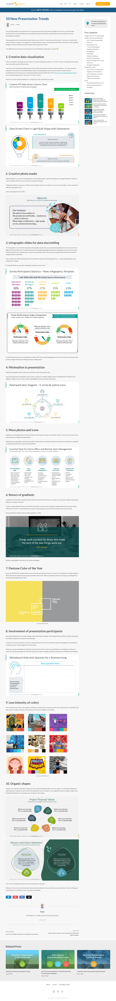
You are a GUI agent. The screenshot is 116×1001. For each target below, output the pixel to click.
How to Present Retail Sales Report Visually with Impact (100, 116)
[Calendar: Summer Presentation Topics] (22, 959)
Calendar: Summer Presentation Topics (18, 971)
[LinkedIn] (65, 4)
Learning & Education (93, 49)
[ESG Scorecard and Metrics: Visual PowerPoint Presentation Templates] (58, 959)
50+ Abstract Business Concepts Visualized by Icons (98, 23)
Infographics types (90, 67)
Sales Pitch (90, 62)
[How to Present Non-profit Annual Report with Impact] (88, 122)
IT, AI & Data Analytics (93, 47)
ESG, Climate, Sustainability (95, 40)
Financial (89, 42)
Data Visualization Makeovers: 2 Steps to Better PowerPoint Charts (100, 100)
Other (17, 24)
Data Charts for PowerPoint (95, 69)
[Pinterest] (70, 4)
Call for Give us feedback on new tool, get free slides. (57, 10)
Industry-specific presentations (94, 38)
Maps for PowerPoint (93, 76)
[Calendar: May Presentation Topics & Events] (93, 959)
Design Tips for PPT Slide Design (94, 36)
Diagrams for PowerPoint (94, 71)
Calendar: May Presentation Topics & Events (91, 971)
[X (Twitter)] (29, 897)
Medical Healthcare (92, 56)
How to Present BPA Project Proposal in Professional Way (98, 111)
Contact (81, 4)
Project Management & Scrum (95, 60)
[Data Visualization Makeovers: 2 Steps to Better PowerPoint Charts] (88, 100)
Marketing (90, 53)
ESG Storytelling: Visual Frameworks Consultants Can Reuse (100, 105)
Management (91, 51)
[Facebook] (22, 897)
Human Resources (92, 45)
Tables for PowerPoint (93, 78)
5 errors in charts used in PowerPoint (65, 73)
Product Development (93, 58)
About (75, 4)
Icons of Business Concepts (95, 74)
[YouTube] (61, 4)
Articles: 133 (42, 920)
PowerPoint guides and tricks (95, 83)
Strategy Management (93, 65)
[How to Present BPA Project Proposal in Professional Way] (88, 111)
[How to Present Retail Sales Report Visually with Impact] (88, 116)
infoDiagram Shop (103, 4)
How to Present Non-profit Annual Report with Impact (100, 121)
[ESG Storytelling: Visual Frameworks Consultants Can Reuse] (88, 106)
